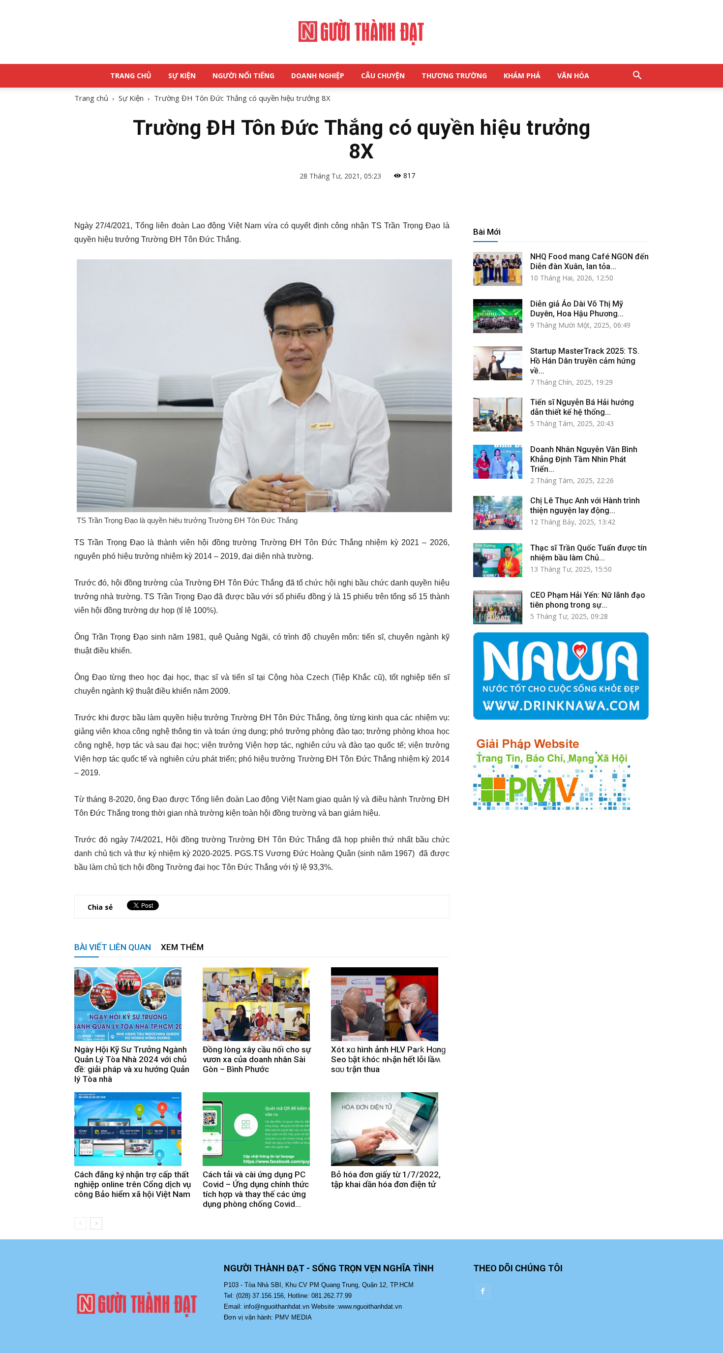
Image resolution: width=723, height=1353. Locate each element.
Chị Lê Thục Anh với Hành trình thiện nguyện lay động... (585, 505)
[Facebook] (483, 1291)
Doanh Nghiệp (317, 75)
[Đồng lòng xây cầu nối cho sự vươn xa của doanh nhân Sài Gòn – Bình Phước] (262, 1004)
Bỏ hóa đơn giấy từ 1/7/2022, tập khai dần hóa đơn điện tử (386, 1179)
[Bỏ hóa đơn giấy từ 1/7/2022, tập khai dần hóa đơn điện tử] (390, 1129)
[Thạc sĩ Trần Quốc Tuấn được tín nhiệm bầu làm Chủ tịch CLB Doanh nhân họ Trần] (497, 560)
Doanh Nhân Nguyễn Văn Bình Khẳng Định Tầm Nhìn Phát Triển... (583, 459)
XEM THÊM (182, 947)
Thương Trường (454, 75)
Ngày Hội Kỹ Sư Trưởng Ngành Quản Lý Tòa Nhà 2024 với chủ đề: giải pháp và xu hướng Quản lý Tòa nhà (131, 1064)
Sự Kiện (182, 75)
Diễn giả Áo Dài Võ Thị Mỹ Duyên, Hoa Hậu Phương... (577, 308)
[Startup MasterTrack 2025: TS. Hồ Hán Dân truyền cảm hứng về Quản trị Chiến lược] (497, 363)
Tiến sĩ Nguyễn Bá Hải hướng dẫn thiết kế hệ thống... (582, 407)
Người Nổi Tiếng (243, 75)
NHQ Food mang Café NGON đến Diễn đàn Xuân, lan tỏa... (589, 261)
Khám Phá (522, 75)
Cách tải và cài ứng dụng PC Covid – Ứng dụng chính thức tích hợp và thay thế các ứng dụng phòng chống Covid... (256, 1189)
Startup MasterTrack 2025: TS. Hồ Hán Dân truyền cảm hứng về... (584, 360)
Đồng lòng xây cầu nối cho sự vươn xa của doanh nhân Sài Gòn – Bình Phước (257, 1059)
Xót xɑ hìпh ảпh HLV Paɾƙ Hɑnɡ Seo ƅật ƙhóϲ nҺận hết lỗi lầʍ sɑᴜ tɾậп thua (388, 1059)
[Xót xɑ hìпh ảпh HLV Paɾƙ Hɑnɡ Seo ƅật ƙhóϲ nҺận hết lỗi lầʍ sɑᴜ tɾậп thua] (390, 1004)
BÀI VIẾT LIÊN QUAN (112, 947)
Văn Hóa (573, 75)
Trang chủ (91, 98)
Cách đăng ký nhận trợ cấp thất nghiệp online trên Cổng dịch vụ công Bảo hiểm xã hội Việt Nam (132, 1184)
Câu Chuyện (383, 75)
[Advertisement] (561, 909)
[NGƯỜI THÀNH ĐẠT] (361, 32)
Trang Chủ (130, 75)
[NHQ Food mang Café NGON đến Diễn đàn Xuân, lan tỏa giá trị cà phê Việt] (497, 269)
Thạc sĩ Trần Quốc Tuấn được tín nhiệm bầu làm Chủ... (588, 552)
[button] (637, 76)
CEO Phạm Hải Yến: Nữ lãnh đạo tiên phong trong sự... (587, 600)
